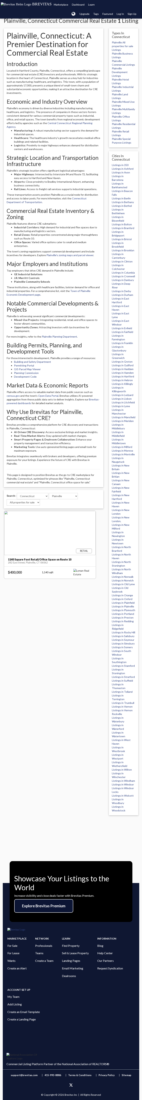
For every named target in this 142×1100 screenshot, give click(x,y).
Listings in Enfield (122, 328)
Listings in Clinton (122, 261)
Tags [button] (96, 13)
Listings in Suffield (122, 680)
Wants (11, 960)
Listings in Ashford (122, 168)
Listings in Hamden (123, 372)
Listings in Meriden (123, 420)
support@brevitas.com (24, 1075)
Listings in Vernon (122, 706)
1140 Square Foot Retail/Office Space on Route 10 (39, 559)
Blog (100, 945)
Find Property (71, 945)
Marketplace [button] (61, 4)
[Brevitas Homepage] (71, 930)
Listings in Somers (122, 647)
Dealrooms (69, 976)
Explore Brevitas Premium (43, 906)
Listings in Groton (122, 361)
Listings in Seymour (123, 639)
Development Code (25, 376)
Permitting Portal (24, 365)
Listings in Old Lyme (123, 584)
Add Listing (14, 1004)
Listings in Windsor (123, 784)
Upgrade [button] (84, 13)
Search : (11, 495)
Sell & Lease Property (75, 953)
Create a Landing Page (21, 1019)
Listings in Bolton (122, 224)
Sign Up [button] (132, 13)
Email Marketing (72, 968)
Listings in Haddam (122, 369)
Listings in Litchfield (123, 402)
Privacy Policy (107, 1075)
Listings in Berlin (121, 198)
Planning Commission (26, 372)
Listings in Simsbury (123, 643)
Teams (39, 953)
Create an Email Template (23, 1012)
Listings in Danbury (123, 280)
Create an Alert (17, 968)
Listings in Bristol (122, 239)
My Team (13, 996)
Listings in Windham (123, 780)
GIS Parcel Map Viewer (27, 369)
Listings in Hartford (123, 376)
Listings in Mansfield (123, 417)
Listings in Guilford (122, 365)
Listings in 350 (120, 165)
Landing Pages (71, 960)
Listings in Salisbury (123, 636)
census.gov (13, 395)
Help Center (105, 953)
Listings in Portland (123, 613)
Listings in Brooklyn (123, 250)
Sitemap (126, 1075)
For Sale (12, 945)
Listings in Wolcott (123, 795)
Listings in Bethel (122, 205)
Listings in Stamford (123, 665)
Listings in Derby (121, 291)
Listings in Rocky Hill (123, 632)
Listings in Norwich (123, 580)
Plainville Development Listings (120, 72)
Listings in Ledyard (122, 395)
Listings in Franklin (122, 343)
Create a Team (44, 960)
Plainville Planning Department (59, 336)
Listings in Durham (122, 294)
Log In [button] (120, 13)
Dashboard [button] (78, 4)
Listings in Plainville (123, 606)
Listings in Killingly (122, 383)
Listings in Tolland (122, 691)
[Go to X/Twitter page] (71, 1085)
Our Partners (105, 960)
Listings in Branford (123, 228)
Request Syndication (110, 968)
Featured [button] (107, 13)
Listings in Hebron (122, 380)
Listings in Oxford (122, 599)
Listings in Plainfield (123, 602)
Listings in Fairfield (122, 331)
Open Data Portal (48, 395)
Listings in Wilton (122, 769)
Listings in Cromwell (123, 276)
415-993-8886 (53, 1075)
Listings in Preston (122, 617)
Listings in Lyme (121, 406)
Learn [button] (91, 4)
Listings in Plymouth (123, 610)
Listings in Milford (122, 446)
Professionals (43, 945)
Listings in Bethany (123, 202)
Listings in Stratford (123, 676)
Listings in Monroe (122, 450)
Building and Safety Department (32, 361)
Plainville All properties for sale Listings (122, 46)
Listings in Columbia (123, 272)
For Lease (13, 953)
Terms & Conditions (80, 1075)
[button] (73, 13)
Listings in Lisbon (122, 398)
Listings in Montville (123, 454)
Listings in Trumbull (123, 702)
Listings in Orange (122, 595)
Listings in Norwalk (122, 576)
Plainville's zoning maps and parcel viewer (69, 255)
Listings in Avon (121, 172)
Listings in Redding (123, 621)
